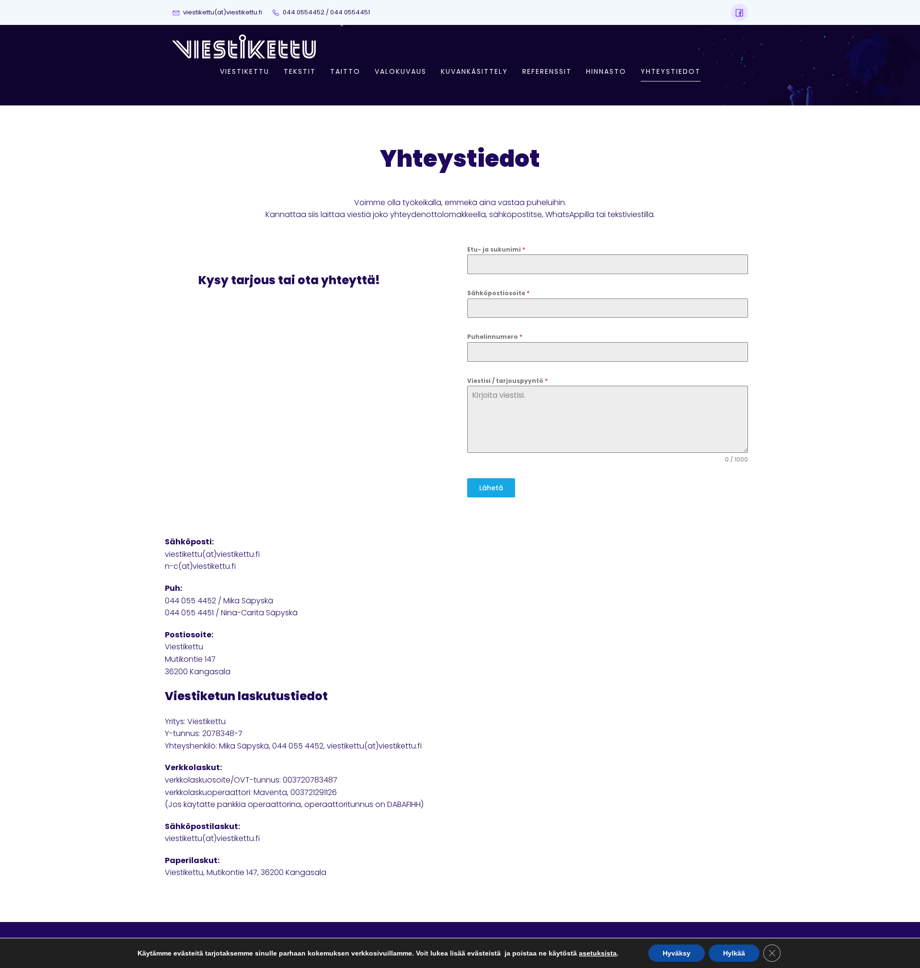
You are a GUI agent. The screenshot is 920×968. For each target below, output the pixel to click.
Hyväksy (676, 953)
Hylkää (734, 953)
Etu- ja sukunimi (496, 249)
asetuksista (598, 953)
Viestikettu (244, 71)
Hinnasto (606, 71)
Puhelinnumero (494, 337)
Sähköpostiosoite (498, 293)
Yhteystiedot (671, 71)
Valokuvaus (400, 71)
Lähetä (491, 488)
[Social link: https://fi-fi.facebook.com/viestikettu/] (739, 12)
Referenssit (547, 71)
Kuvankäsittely (474, 71)
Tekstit (300, 71)
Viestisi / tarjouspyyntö (507, 381)
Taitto (345, 71)
